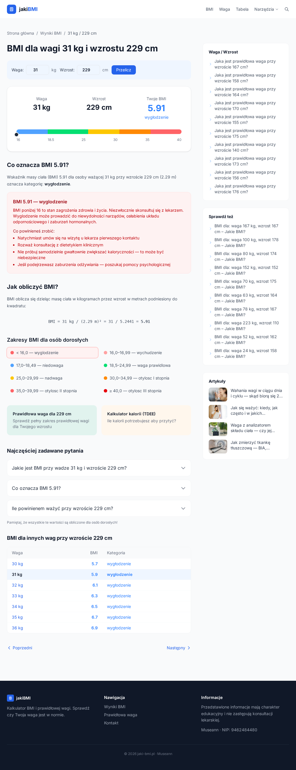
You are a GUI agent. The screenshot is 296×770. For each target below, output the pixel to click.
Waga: (18, 69)
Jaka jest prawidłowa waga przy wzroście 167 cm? (245, 64)
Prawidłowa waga (120, 714)
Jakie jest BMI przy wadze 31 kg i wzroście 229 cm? (69, 468)
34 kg (17, 606)
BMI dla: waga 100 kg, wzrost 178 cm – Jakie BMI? (246, 242)
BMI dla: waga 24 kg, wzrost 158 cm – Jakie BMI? (245, 353)
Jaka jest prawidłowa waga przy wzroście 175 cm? (245, 133)
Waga (224, 9)
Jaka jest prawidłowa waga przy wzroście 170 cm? (245, 105)
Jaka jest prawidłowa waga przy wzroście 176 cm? (245, 188)
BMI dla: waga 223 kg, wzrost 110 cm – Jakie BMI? (246, 325)
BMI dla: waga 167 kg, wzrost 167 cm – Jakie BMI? (246, 228)
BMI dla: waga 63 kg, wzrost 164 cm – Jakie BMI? (245, 298)
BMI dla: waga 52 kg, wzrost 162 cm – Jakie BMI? (245, 339)
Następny (176, 647)
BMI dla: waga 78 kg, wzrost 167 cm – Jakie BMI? (245, 311)
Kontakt (111, 722)
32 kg (17, 585)
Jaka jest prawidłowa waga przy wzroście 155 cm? (245, 119)
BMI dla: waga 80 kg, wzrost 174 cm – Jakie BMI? (245, 256)
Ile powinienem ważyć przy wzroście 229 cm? (62, 508)
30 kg (17, 563)
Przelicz (123, 69)
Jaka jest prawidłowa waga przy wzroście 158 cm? (245, 77)
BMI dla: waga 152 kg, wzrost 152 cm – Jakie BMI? (246, 270)
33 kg (17, 595)
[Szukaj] (286, 9)
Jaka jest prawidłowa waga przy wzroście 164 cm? (245, 91)
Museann (210, 729)
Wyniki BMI (51, 33)
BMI (209, 9)
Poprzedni (22, 647)
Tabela (242, 9)
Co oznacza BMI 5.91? (36, 488)
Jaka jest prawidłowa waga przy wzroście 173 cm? (245, 161)
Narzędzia (264, 9)
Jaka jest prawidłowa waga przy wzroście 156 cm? (245, 175)
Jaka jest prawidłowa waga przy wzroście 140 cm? (245, 147)
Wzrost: (67, 69)
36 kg (17, 627)
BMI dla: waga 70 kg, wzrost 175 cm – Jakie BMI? (245, 284)
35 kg (17, 617)
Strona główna (20, 33)
